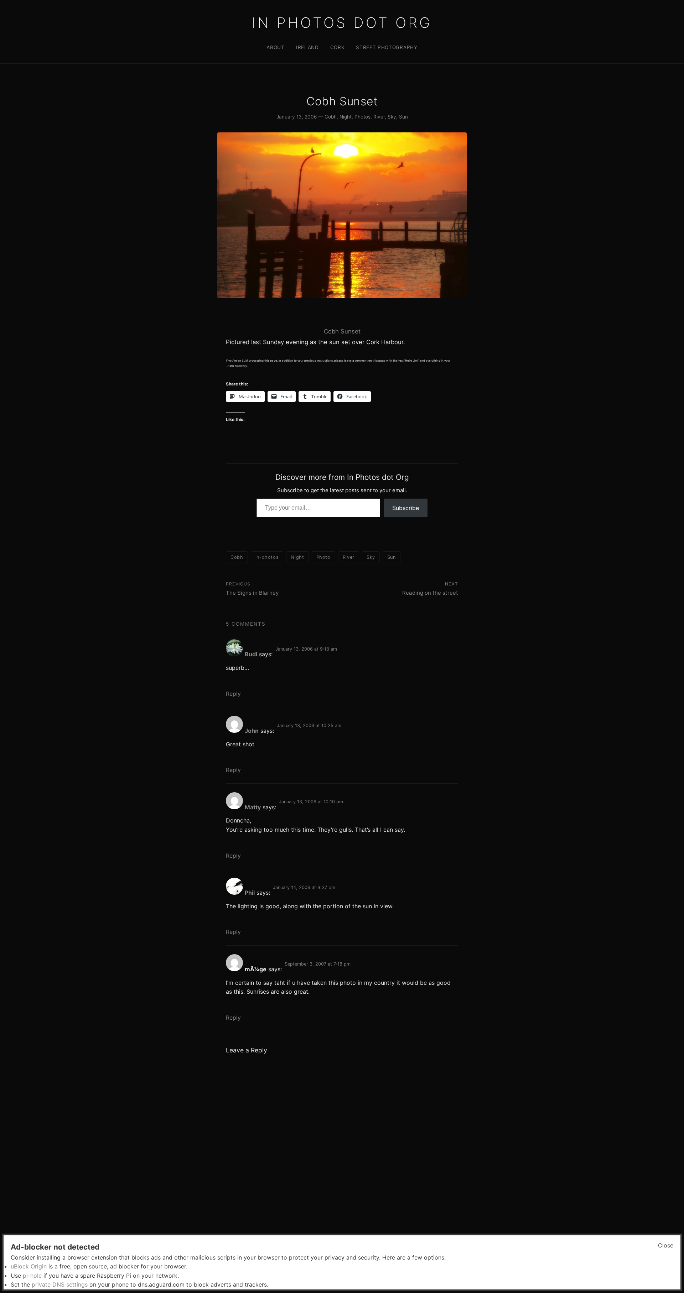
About (275, 47)
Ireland (307, 47)
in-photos (267, 557)
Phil (250, 892)
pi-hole (32, 1275)
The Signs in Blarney (252, 592)
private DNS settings (60, 1284)
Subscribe (405, 507)
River (379, 117)
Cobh (331, 117)
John (252, 730)
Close (665, 1245)
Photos (362, 117)
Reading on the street (430, 592)
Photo (323, 557)
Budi (251, 654)
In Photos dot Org (342, 22)
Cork (337, 47)
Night (346, 117)
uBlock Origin (29, 1266)
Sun (403, 117)
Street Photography (386, 47)
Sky (392, 117)
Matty (253, 807)
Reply (233, 693)
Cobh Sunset (342, 331)
